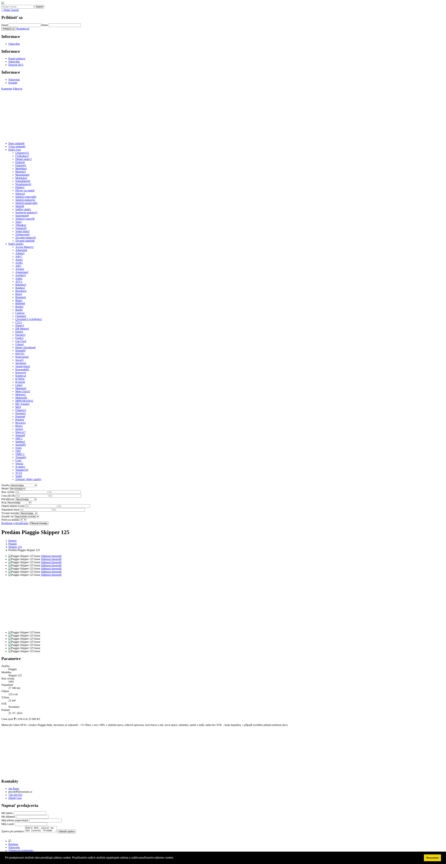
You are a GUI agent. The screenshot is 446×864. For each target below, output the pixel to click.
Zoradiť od (7, 516)
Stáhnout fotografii (51, 555)
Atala (19, 278)
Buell (19, 309)
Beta (18, 294)
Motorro (20, 394)
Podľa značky (16, 243)
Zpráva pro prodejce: (13, 831)
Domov (12, 540)
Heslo (44, 25)
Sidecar (20, 193)
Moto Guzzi (22, 391)
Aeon (19, 259)
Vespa (19, 463)
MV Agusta (22, 403)
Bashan (20, 287)
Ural (18, 460)
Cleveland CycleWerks (28, 319)
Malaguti (20, 388)
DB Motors (22, 328)
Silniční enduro (25, 199)
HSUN (20, 353)
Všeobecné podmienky (21, 850)
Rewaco (20, 422)
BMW (20, 303)
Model (5, 488)
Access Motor (24, 247)
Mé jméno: (7, 813)
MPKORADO (24, 400)
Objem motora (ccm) (12, 505)
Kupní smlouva (16, 58)
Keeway (20, 372)
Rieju (19, 425)
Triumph (20, 457)
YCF (18, 472)
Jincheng (20, 363)
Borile (19, 306)
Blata (18, 300)
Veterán (20, 228)
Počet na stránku (10, 519)
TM (18, 451)
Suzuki (20, 444)
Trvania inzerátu (10, 513)
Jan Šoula (13, 788)
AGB (19, 262)
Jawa (19, 360)
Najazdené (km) (10, 509)
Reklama (13, 844)
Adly (18, 256)
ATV (18, 281)
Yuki (18, 476)
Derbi (19, 331)
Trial (18, 221)
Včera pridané (16, 146)
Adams (20, 253)
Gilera (19, 344)
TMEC (20, 454)
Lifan (19, 385)
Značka (5, 485)
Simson (20, 435)
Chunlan (20, 316)
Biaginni (20, 297)
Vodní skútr (22, 231)
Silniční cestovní (25, 196)
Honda (20, 350)
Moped (20, 171)
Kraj (3, 502)
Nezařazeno (23, 184)
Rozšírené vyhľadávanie (14, 523)
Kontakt (12, 82)
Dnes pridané (16, 143)
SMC (19, 438)
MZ (18, 407)
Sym (18, 447)
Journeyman (22, 366)
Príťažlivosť (8, 499)
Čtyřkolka (22, 155)
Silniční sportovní (26, 203)
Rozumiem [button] (432, 857)
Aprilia (20, 275)
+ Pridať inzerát (10, 10)
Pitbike (19, 187)
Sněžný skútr (23, 209)
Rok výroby (8, 492)
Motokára (21, 177)
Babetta (20, 284)
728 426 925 (15, 794)
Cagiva (20, 312)
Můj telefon (15, 820)
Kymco (20, 381)
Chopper (22, 152)
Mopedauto (22, 174)
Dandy (19, 325)
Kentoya (20, 375)
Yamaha (21, 469)
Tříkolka (20, 225)
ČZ (18, 322)
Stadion (20, 441)
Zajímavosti (22, 234)
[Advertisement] (105, 114)
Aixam (19, 268)
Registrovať (22, 28)
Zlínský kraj (15, 798)
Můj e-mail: (7, 824)
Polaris (19, 419)
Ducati (20, 334)
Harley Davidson (25, 347)
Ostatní (20, 410)
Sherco (20, 432)
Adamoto (21, 250)
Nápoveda (14, 79)
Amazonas (21, 272)
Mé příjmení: (8, 816)
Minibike (21, 168)
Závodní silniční (24, 240)
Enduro (20, 165)
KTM (19, 378)
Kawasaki (22, 369)
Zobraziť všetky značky (28, 479)
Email (4, 25)
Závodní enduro (25, 237)
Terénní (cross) (24, 218)
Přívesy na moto (24, 190)
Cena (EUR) (8, 495)
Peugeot (20, 413)
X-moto (20, 466)
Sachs (19, 429)
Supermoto (22, 215)
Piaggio (20, 416)
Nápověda (14, 43)
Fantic (19, 338)
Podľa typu (14, 149)
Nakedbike (22, 181)
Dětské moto (23, 159)
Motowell (21, 397)
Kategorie (6, 88)
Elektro (20, 162)
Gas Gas (20, 341)
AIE (18, 265)
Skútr (19, 206)
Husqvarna (22, 356)
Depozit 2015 (15, 64)
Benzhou (21, 290)
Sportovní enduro (26, 212)
